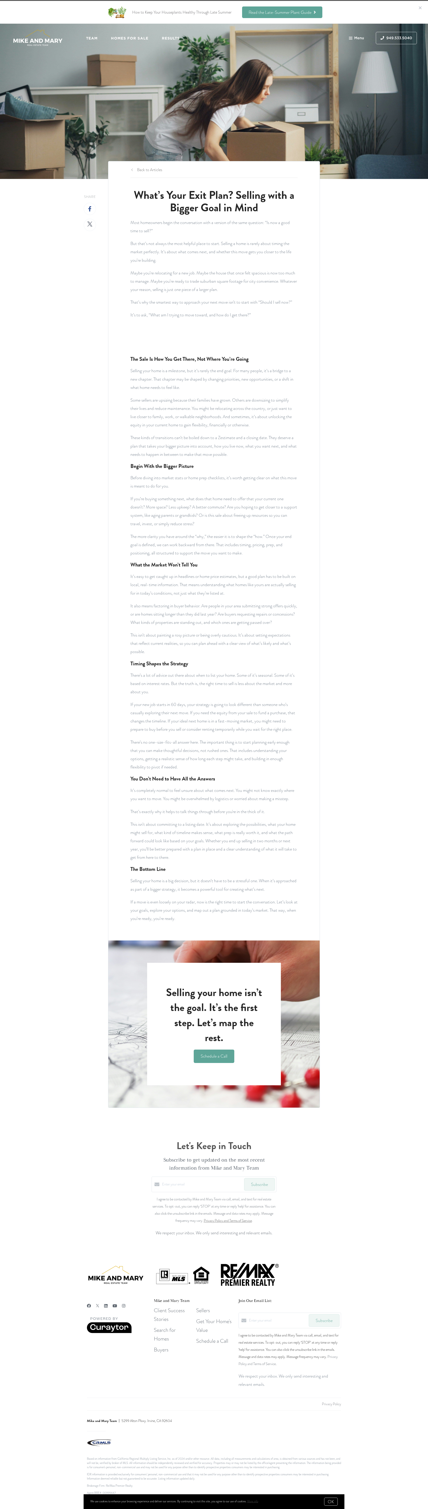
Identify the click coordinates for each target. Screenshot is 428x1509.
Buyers (161, 1349)
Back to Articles (149, 169)
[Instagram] (124, 1306)
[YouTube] (115, 1306)
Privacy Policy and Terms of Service (228, 1220)
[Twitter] (97, 1306)
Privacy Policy (331, 1404)
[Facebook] (89, 1306)
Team (92, 38)
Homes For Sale (129, 38)
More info (252, 1501)
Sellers (203, 1310)
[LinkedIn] (106, 1306)
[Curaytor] (109, 1332)
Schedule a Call (212, 1341)
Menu (359, 38)
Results (171, 38)
